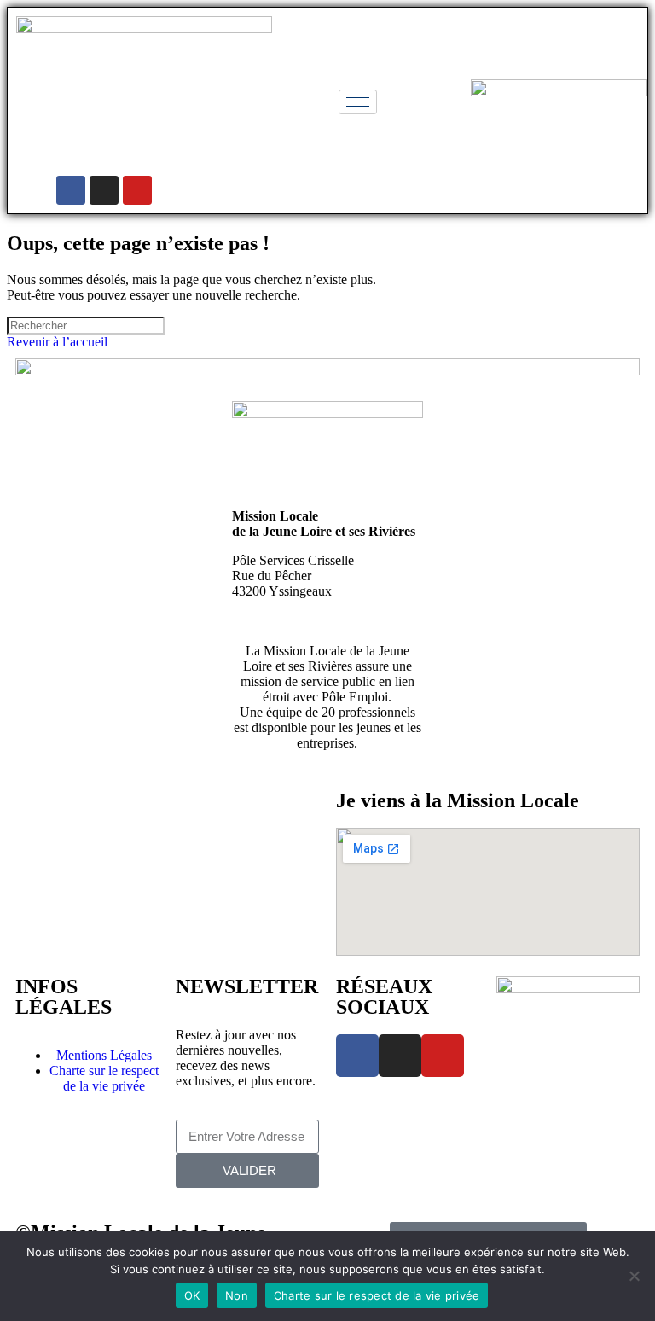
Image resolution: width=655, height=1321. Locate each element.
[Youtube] (137, 190)
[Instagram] (104, 190)
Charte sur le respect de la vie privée (377, 1295)
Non (236, 1295)
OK (192, 1295)
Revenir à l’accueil (57, 342)
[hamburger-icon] (358, 102)
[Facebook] (70, 190)
